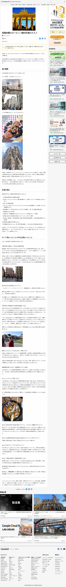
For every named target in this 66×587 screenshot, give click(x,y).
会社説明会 (43, 4)
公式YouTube (57, 564)
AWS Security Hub (4, 563)
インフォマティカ (21, 571)
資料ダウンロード (45, 562)
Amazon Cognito (4, 561)
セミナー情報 (44, 566)
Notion (19, 580)
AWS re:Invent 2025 (34, 560)
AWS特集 (2, 558)
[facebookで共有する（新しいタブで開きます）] (42, 38)
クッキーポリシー (58, 573)
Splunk (19, 577)
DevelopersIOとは (58, 559)
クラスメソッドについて (59, 557)
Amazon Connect (4, 580)
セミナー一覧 (57, 153)
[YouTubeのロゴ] (64, 549)
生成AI (10, 558)
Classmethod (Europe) (7, 481)
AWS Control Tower (4, 566)
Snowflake (20, 567)
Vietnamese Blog (34, 578)
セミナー (38, 4)
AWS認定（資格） (34, 567)
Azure (34, 4)
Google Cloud (29, 4)
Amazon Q (11, 567)
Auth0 (19, 564)
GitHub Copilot (11, 569)
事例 (51, 4)
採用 (54, 4)
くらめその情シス (34, 572)
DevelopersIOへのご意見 (46, 559)
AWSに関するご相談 (46, 561)
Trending (12, 4)
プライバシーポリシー (59, 571)
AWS (16, 4)
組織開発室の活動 (34, 574)
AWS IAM (2, 560)
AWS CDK (2, 572)
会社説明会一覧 (57, 157)
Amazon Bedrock (12, 564)
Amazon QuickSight (4, 574)
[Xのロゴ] (61, 549)
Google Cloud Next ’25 (35, 558)
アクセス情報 (57, 570)
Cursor (10, 572)
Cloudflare (20, 575)
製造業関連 (33, 569)
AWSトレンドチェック (35, 563)
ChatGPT (10, 561)
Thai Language (34, 577)
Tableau (19, 566)
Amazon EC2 (3, 567)
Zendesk (19, 563)
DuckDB (19, 574)
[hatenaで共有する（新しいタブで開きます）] (40, 38)
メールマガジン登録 (45, 564)
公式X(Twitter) (57, 562)
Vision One (20, 578)
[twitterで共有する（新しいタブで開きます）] (45, 38)
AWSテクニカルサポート (35, 566)
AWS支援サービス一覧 (59, 561)
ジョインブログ (34, 571)
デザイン (32, 575)
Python (10, 577)
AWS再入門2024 (34, 561)
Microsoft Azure (21, 560)
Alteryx (19, 569)
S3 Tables (2, 571)
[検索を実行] (50, 1)
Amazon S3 (3, 569)
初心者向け (33, 564)
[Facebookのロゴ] (58, 549)
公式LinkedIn (57, 568)
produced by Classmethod (15, 1)
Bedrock (24, 4)
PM (9, 580)
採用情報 (44, 568)
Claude (19, 4)
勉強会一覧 (57, 161)
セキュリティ (11, 578)
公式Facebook (57, 566)
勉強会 (48, 4)
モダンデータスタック (13, 575)
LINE (19, 561)
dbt (18, 572)
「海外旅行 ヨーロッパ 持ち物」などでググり (12, 288)
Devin (10, 571)
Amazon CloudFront (4, 578)
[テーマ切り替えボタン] (64, 1)
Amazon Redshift (4, 575)
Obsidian (10, 574)
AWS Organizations (4, 564)
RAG (10, 566)
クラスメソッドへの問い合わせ (47, 557)
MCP (10, 560)
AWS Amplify (3, 577)
